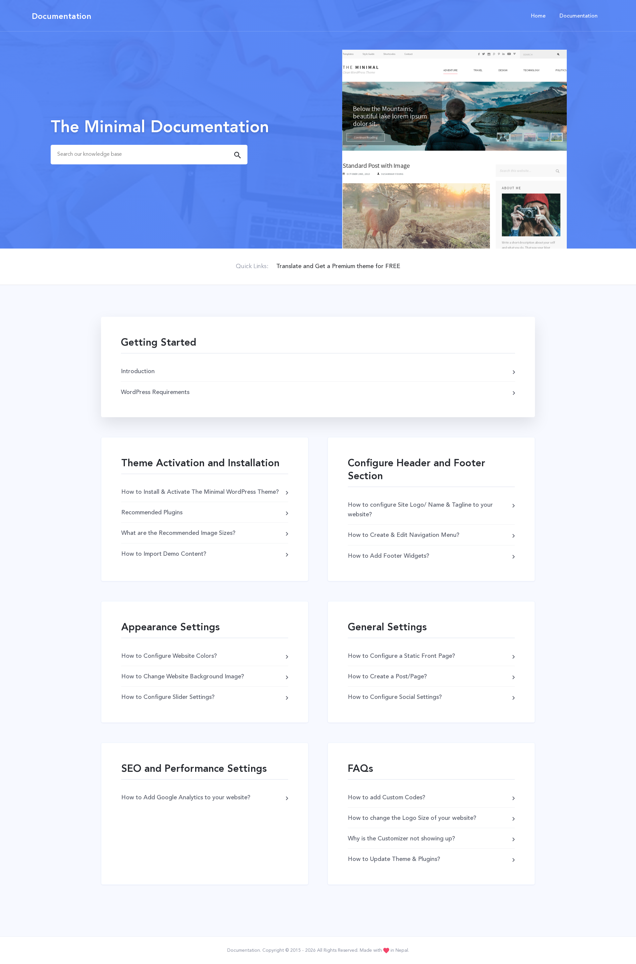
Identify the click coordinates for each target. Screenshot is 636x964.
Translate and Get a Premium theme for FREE (338, 266)
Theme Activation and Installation (200, 464)
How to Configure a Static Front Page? (401, 656)
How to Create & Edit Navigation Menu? (403, 535)
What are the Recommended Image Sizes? (178, 533)
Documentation (61, 17)
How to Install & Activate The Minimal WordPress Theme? (200, 492)
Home (538, 16)
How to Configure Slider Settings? (168, 697)
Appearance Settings (170, 628)
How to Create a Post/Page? (387, 677)
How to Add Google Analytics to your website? (185, 798)
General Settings (387, 628)
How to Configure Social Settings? (395, 697)
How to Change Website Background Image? (182, 677)
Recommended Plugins (152, 513)
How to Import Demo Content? (163, 554)
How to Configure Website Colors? (169, 656)
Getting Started (158, 343)
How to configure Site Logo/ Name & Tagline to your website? (420, 510)
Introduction (138, 371)
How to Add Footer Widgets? (388, 556)
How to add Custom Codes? (386, 798)
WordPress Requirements (155, 392)
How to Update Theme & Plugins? (394, 859)
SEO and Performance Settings (194, 769)
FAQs (360, 769)
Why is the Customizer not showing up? (401, 839)
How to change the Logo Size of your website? (412, 818)
